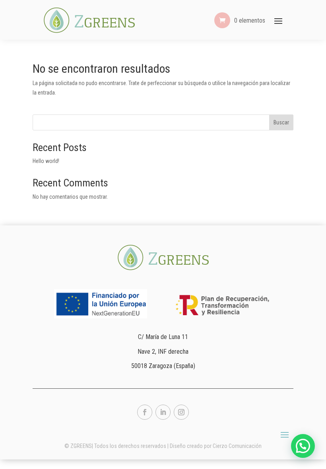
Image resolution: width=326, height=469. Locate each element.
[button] (303, 446)
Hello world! (46, 161)
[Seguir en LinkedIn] (163, 412)
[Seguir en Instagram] (181, 412)
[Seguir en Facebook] (144, 412)
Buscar (281, 122)
